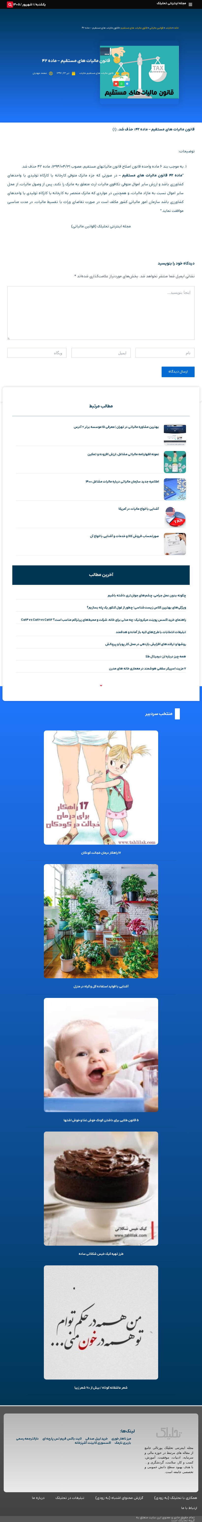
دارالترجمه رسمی (27, 1439)
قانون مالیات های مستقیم (134, 28)
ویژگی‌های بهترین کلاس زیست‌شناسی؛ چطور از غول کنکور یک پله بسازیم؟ (136, 608)
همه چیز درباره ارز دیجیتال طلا (166, 656)
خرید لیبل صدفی (96, 1439)
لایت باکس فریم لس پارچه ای (62, 1439)
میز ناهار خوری (121, 1439)
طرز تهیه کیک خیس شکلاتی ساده (101, 1254)
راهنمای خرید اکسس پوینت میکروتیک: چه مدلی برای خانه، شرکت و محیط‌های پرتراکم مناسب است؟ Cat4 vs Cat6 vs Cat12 (103, 620)
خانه (176, 28)
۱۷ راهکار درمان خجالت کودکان (101, 853)
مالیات (169, 28)
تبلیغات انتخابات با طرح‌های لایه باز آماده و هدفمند (151, 632)
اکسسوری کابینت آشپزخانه (93, 1443)
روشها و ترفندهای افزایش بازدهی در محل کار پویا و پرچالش (145, 644)
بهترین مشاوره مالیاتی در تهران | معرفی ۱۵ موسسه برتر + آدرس (116, 427)
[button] (190, 4)
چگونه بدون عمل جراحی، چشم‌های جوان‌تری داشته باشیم (147, 595)
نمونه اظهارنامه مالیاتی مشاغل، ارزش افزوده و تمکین (123, 454)
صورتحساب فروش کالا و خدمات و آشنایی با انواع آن (124, 536)
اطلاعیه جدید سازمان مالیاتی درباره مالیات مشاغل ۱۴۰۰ (122, 482)
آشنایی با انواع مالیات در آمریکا (138, 509)
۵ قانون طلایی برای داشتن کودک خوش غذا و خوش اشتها (101, 1120)
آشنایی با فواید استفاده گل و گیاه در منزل (101, 986)
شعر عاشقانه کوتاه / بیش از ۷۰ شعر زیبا (101, 1388)
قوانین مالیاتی (156, 28)
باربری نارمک (123, 1443)
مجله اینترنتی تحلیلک (171, 3)
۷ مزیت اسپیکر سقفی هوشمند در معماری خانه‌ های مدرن (147, 669)
